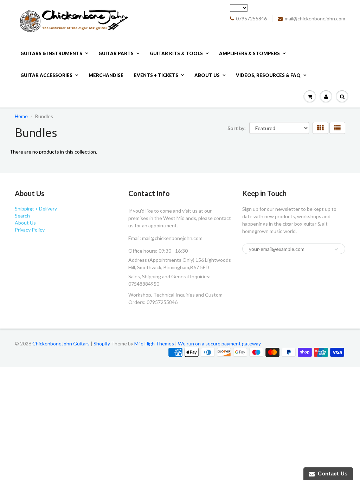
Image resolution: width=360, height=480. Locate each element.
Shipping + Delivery (36, 209)
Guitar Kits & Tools (176, 53)
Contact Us (331, 473)
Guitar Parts (116, 53)
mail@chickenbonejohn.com (315, 18)
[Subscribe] (336, 249)
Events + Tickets (156, 75)
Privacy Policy (30, 230)
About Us (207, 75)
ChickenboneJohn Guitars (61, 343)
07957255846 (251, 18)
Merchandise (106, 75)
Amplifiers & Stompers (249, 53)
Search (22, 216)
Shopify (102, 343)
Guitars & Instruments (51, 53)
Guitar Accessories (46, 75)
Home (21, 116)
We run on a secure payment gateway (219, 343)
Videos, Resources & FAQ (268, 75)
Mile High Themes (154, 343)
